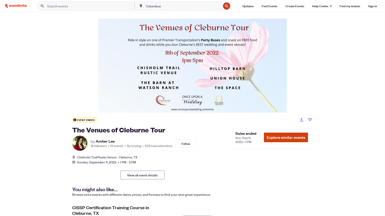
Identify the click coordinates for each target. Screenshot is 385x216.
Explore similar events (286, 137)
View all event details (142, 175)
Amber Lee (105, 141)
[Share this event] (302, 120)
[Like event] (310, 119)
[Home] (16, 6)
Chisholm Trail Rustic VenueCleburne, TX (107, 157)
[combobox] (183, 6)
